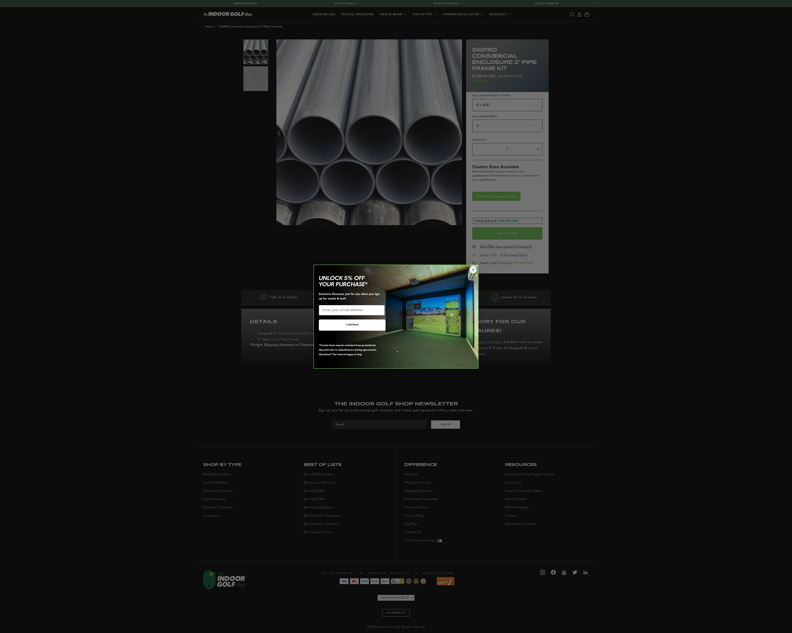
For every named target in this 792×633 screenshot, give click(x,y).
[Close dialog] (473, 269)
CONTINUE (352, 325)
